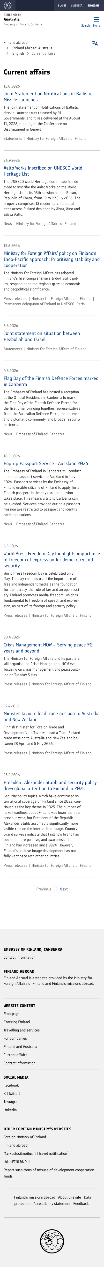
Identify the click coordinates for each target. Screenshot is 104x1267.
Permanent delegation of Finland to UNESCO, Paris (44, 304)
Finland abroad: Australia (31, 48)
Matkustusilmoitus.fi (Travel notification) (36, 1153)
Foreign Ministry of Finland (25, 1137)
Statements (13, 138)
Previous (43, 889)
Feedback (81, 1203)
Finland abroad (16, 42)
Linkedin (10, 1110)
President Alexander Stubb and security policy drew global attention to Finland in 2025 (50, 785)
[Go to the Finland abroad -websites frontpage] (7, 5)
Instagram (12, 1101)
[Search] (85, 20)
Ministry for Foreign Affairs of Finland (56, 138)
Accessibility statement (51, 1203)
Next (64, 889)
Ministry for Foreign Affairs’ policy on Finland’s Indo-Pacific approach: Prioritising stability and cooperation (52, 259)
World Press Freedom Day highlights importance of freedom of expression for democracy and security (52, 560)
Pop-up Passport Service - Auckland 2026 (46, 463)
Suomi (62, 5)
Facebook (11, 1085)
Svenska (76, 5)
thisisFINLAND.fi (17, 1161)
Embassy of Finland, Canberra (40, 434)
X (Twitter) (12, 1093)
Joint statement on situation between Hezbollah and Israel (42, 336)
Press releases (15, 298)
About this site (69, 1197)
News (8, 223)
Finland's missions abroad (34, 1197)
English (17, 53)
